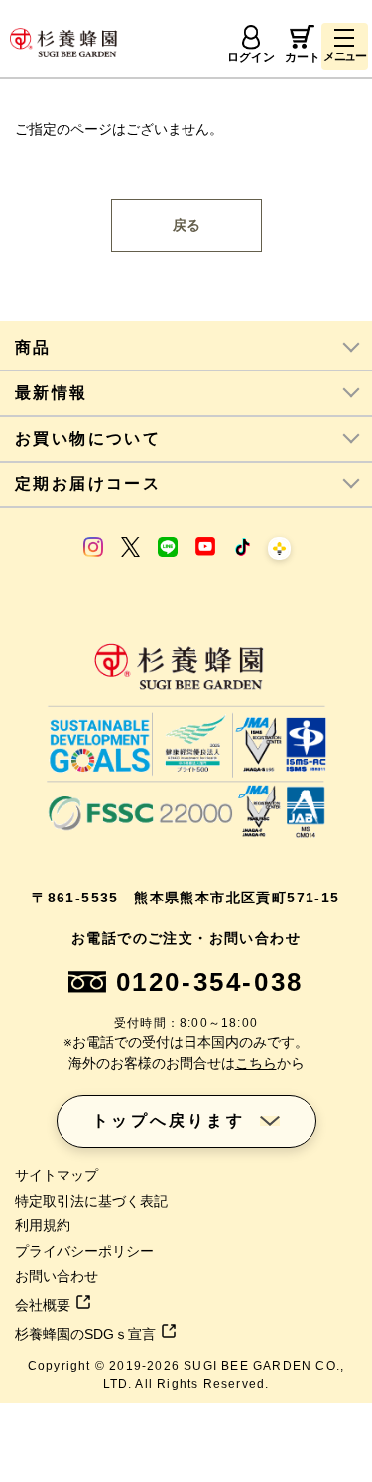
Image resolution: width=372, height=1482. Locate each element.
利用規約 (42, 1225)
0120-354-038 (210, 982)
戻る (186, 225)
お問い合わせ (56, 1276)
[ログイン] (251, 37)
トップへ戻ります (168, 1120)
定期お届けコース (88, 484)
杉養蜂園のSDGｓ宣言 (85, 1334)
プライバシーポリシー (84, 1251)
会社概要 (42, 1305)
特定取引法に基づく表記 (91, 1201)
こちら (256, 1063)
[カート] (302, 37)
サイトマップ (56, 1175)
